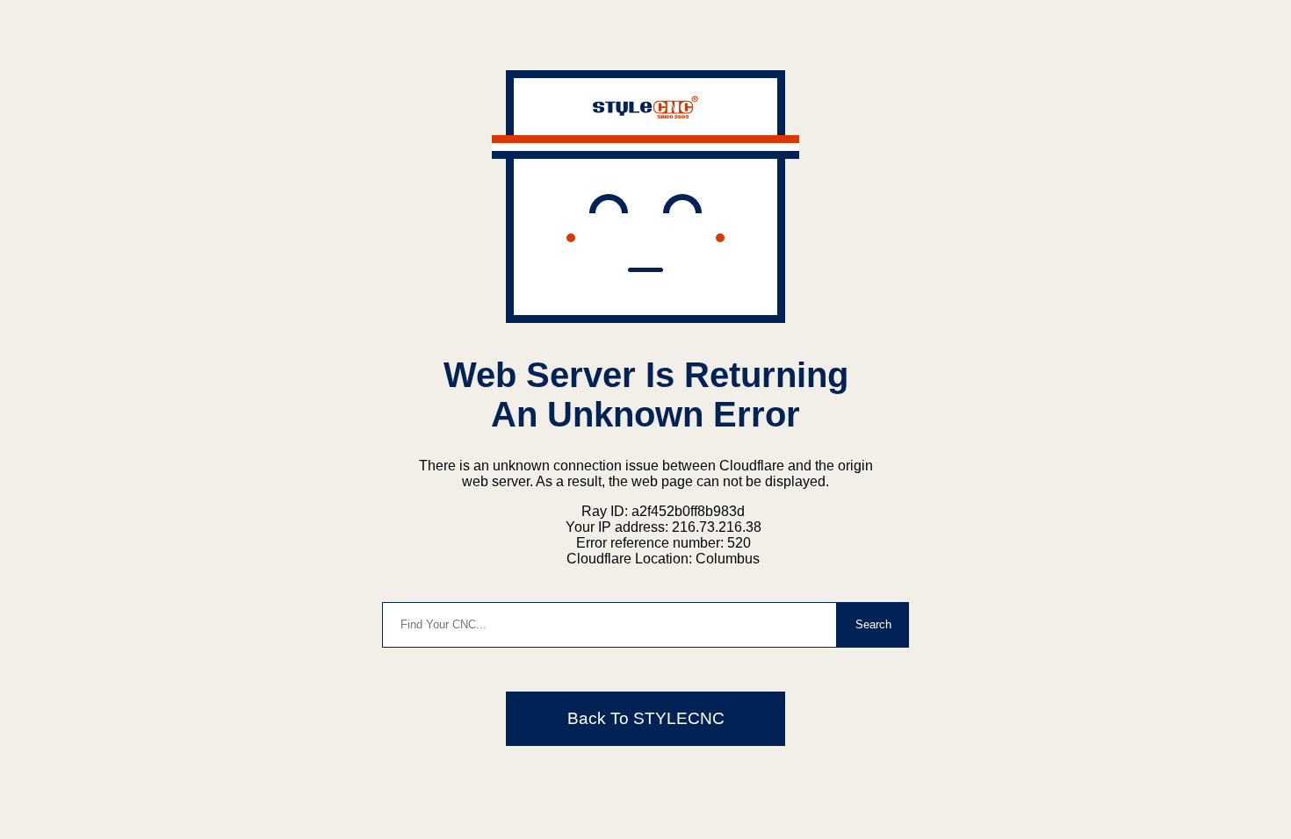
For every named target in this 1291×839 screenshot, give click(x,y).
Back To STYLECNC (646, 718)
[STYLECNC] (645, 113)
